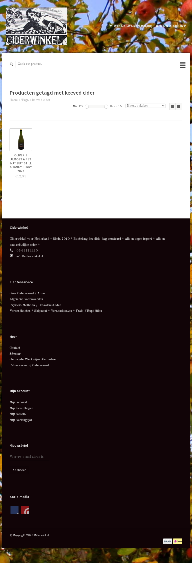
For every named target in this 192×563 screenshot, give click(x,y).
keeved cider (41, 100)
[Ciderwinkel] (46, 26)
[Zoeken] (11, 64)
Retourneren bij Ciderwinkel (29, 365)
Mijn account (172, 26)
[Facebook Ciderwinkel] (14, 510)
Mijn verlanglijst (21, 420)
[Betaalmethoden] (168, 541)
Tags (25, 100)
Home (14, 100)
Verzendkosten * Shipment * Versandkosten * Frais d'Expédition (56, 311)
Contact (15, 348)
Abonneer (19, 470)
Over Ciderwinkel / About (28, 293)
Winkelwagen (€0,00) (132, 26)
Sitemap (15, 353)
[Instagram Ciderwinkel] (25, 510)
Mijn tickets (18, 414)
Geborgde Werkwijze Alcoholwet (33, 359)
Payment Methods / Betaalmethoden (35, 305)
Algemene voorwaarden (26, 299)
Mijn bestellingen (21, 408)
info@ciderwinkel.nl (29, 256)
